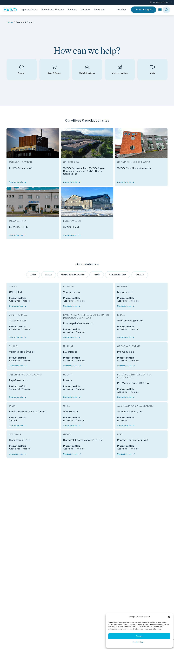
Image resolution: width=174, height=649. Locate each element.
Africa (33, 275)
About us (85, 9)
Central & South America (72, 275)
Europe (48, 275)
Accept (139, 636)
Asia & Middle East (117, 275)
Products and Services (52, 9)
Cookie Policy (138, 642)
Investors (121, 9)
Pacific (96, 275)
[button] (169, 616)
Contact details (16, 182)
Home (9, 22)
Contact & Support (143, 10)
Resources (98, 9)
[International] (10, 9)
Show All (140, 275)
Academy (72, 9)
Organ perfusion (29, 9)
